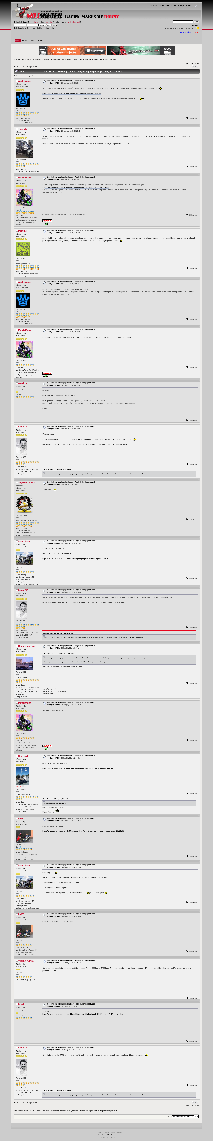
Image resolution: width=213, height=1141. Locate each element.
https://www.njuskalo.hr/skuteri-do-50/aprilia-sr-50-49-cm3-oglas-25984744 (71, 93)
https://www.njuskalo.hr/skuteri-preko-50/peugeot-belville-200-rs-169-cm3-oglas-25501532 (78, 768)
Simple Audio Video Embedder (107, 1135)
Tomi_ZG (22, 129)
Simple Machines (116, 1132)
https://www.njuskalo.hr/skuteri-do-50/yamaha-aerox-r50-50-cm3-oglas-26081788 (77, 187)
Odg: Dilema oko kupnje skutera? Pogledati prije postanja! (71, 80)
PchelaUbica (24, 177)
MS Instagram (176, 5)
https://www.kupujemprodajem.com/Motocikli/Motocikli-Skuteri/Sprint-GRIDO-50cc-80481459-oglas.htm (82, 1014)
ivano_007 (23, 426)
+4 (24, 430)
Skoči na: (169, 1117)
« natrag (189, 63)
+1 (24, 234)
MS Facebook (164, 5)
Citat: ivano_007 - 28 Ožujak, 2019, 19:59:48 (58, 653)
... (19, 67)
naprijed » (195, 63)
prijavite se (36, 22)
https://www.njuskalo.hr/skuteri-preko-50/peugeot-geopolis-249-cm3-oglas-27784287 (75, 559)
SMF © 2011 (106, 1132)
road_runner (24, 81)
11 (32, 67)
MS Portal (153, 5)
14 (38, 67)
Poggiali (22, 230)
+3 (24, 132)
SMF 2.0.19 (97, 1132)
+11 (24, 84)
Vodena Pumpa (25, 961)
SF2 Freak (23, 756)
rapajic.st (23, 383)
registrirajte (48, 22)
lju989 (21, 818)
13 (36, 67)
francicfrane (24, 541)
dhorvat (75, 59)
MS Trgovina (188, 5)
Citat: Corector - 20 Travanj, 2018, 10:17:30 (58, 469)
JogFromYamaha (26, 482)
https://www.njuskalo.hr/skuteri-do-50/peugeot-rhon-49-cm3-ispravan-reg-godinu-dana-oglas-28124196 (83, 831)
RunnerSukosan (26, 646)
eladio (69, 59)
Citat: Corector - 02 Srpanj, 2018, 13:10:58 (57, 799)
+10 (24, 488)
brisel (21, 1004)
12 (34, 67)
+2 (24, 181)
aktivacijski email (74, 22)
